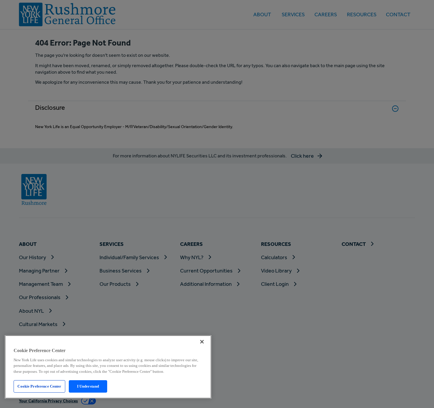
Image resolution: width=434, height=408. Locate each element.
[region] (108, 367)
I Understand (88, 386)
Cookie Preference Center (39, 386)
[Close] (201, 341)
